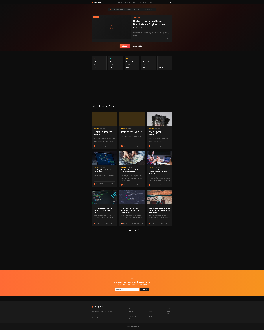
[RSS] (97, 317)
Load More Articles (132, 231)
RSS (168, 313)
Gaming (151, 2)
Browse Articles (137, 46)
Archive (150, 311)
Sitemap (150, 316)
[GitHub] (95, 317)
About (149, 308)
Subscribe (124, 46)
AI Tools (120, 2)
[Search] (171, 2)
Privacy (150, 313)
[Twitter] (92, 317)
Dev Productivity (143, 2)
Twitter (169, 308)
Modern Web (135, 2)
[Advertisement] (132, 87)
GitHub (168, 311)
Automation (127, 2)
